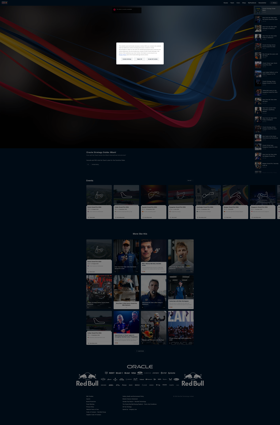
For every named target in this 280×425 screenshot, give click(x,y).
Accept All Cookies (152, 59)
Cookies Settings (127, 59)
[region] (140, 53)
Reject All (139, 59)
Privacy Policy (122, 54)
